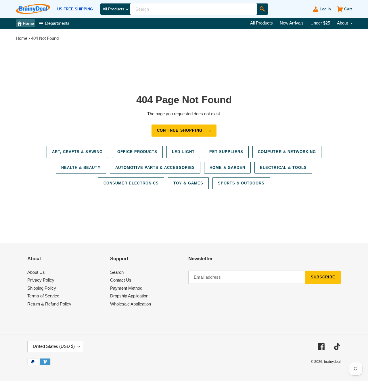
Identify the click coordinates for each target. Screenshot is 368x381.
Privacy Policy (40, 280)
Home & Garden (228, 167)
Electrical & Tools (283, 167)
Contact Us (120, 280)
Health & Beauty (81, 167)
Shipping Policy (41, 288)
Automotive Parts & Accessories (155, 167)
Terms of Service (43, 295)
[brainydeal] (33, 9)
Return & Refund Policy (49, 303)
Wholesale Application (130, 303)
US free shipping (75, 9)
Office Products (137, 152)
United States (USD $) (54, 346)
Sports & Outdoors (241, 183)
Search (117, 272)
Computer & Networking (287, 152)
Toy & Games (188, 183)
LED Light (183, 152)
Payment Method (126, 288)
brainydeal (332, 362)
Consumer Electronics (131, 183)
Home (21, 38)
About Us (36, 272)
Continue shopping (179, 130)
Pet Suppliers (226, 152)
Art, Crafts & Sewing (77, 152)
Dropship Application (129, 295)
